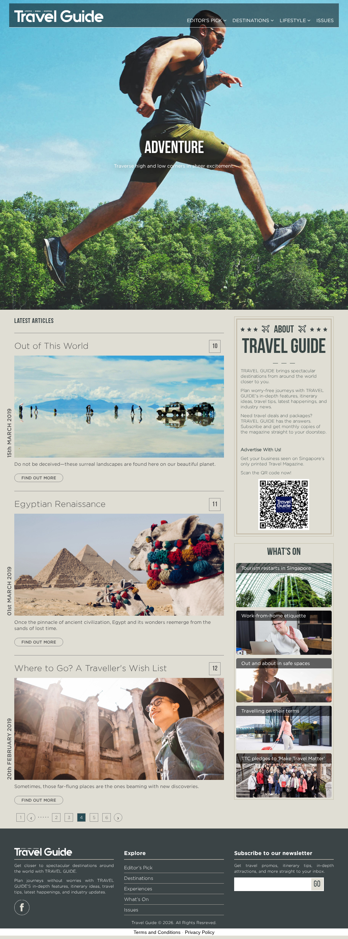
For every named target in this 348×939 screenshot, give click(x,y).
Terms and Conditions (157, 932)
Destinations (251, 20)
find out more (38, 478)
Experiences (138, 888)
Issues (325, 20)
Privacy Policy (199, 932)
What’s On (136, 899)
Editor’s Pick (205, 20)
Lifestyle (293, 20)
